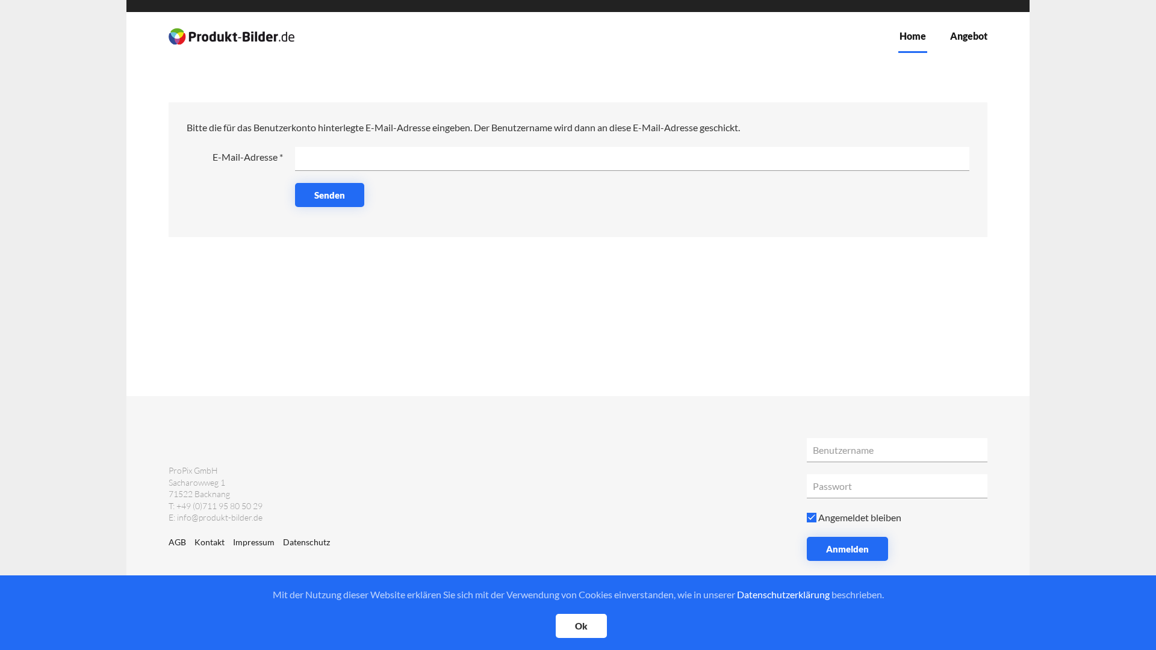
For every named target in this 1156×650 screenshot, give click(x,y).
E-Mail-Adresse (248, 156)
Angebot (968, 36)
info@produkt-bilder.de (220, 517)
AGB (177, 542)
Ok (581, 626)
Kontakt (209, 542)
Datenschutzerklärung (783, 594)
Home (913, 36)
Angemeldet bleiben (858, 517)
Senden (329, 195)
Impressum (254, 542)
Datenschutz (306, 542)
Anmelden (847, 548)
